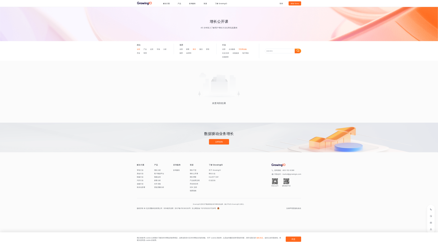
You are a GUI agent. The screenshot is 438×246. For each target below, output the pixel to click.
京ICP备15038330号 (183, 208)
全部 (138, 49)
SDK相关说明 (168, 208)
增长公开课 (194, 173)
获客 (187, 49)
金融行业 (140, 184)
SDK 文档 (193, 187)
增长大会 (212, 173)
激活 (201, 49)
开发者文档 (194, 184)
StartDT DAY (214, 177)
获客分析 (157, 180)
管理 (145, 53)
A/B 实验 (157, 184)
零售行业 (140, 170)
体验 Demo (295, 3)
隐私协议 (260, 238)
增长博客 (193, 177)
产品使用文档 (195, 180)
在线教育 (225, 57)
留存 (194, 49)
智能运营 (157, 177)
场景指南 (193, 191)
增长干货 (193, 170)
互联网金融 (243, 49)
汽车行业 (140, 180)
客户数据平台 (159, 173)
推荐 (181, 53)
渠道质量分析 (159, 187)
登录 (281, 3)
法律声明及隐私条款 (293, 208)
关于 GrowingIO (215, 170)
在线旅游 (236, 53)
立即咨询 (219, 142)
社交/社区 (225, 53)
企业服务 (232, 49)
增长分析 (157, 170)
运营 (151, 49)
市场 (158, 49)
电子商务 (245, 53)
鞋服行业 (140, 177)
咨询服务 (192, 3)
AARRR (188, 53)
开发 (138, 53)
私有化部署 (141, 187)
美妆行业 (140, 173)
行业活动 (212, 180)
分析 (165, 49)
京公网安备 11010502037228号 (204, 208)
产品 (145, 49)
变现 (207, 49)
